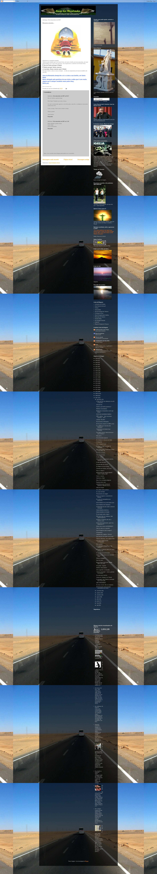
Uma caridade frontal (101, 444)
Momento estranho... (101, 452)
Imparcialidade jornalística (102, 510)
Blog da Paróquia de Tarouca (102, 324)
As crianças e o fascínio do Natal (104, 440)
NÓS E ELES (98, 334)
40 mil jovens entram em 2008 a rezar (105, 423)
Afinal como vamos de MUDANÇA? (104, 526)
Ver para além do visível (102, 464)
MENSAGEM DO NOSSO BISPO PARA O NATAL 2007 (104, 473)
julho (98, 599)
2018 (96, 375)
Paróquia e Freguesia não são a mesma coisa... (103, 520)
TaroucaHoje (98, 309)
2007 (96, 397)
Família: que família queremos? (103, 406)
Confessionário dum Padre (102, 329)
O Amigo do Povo (99, 313)
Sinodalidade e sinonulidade (101, 338)
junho (98, 601)
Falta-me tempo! (100, 487)
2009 (96, 393)
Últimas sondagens (100, 558)
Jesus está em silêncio (100, 331)
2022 (96, 366)
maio (98, 603)
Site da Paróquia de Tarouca (101, 311)
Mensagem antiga (83, 159)
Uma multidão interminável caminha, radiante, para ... (104, 459)
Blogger (86, 861)
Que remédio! (99, 544)
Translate (105, 101)
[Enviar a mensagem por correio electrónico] (66, 88)
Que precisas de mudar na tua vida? (104, 536)
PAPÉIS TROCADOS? (101, 567)
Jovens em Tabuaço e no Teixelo (104, 577)
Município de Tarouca (100, 317)
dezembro (99, 399)
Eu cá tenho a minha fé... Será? (98, 772)
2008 (96, 395)
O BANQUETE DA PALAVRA (102, 340)
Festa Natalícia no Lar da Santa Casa (105, 502)
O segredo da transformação (103, 552)
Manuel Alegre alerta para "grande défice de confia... (104, 563)
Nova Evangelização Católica (102, 315)
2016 (96, 379)
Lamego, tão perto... (101, 419)
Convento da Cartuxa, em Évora (103, 468)
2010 (96, 391)
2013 (96, 385)
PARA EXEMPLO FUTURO (102, 512)
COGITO (97, 322)
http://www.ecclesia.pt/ (100, 306)
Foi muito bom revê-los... (102, 575)
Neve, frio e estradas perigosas (103, 480)
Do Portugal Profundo (100, 320)
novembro (99, 590)
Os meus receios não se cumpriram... (105, 584)
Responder (50, 116)
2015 (96, 381)
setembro (99, 594)
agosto (98, 597)
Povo (96, 344)
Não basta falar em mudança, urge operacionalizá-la (104, 517)
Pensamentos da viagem (102, 493)
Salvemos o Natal (100, 478)
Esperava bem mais (101, 482)
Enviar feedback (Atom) (54, 162)
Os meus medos (99, 342)
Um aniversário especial (102, 437)
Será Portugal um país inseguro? (104, 530)
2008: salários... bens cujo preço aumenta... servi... (104, 417)
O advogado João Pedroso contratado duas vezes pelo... (105, 580)
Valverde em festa (100, 455)
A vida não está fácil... (101, 462)
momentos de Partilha (100, 304)
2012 (96, 387)
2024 (96, 362)
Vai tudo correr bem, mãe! (98, 688)
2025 (96, 360)
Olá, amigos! (98, 808)
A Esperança (99, 532)
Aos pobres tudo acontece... (103, 489)
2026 (96, 358)
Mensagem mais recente (51, 159)
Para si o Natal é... (100, 470)
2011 (96, 389)
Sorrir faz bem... (100, 560)
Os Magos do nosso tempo (102, 466)
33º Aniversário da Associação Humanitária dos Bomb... (103, 587)
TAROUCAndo (98, 349)
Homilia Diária (98, 318)
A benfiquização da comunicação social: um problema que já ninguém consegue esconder (99, 638)
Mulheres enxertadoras (101, 408)
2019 (96, 373)
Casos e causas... (100, 476)
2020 (96, 370)
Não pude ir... (99, 435)
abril (98, 605)
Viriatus (97, 307)
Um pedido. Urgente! (101, 565)
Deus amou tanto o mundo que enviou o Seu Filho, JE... (105, 450)
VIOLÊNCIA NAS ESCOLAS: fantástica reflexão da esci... (103, 485)
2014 (96, 383)
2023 (96, 364)
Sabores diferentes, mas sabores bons (105, 538)
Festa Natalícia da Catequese (103, 504)
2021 (96, 368)
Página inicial (68, 159)
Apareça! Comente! (97, 725)
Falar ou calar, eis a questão (103, 528)
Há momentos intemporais (102, 421)
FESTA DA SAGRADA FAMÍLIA (103, 414)
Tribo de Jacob (99, 337)
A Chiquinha (99, 442)
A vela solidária (99, 457)
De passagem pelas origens (102, 514)
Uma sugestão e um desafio (103, 569)
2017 (96, 377)
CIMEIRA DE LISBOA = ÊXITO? (104, 534)
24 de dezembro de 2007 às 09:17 (61, 96)
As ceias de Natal (100, 491)
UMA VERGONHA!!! (101, 582)
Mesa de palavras (99, 333)
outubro (98, 592)
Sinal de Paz (99, 404)
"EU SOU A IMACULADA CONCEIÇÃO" (102, 541)
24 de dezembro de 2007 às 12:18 (61, 121)
